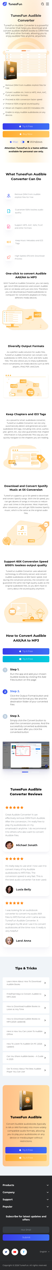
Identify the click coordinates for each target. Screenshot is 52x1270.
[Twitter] (6, 1252)
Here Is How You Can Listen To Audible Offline (24, 1032)
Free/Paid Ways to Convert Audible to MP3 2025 (24, 995)
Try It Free (27, 126)
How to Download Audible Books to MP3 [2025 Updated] (23, 1020)
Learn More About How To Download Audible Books (24, 983)
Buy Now (27, 134)
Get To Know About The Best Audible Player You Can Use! (24, 1070)
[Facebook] (23, 1252)
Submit (26, 1237)
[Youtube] (14, 1252)
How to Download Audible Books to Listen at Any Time (23, 1008)
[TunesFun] (12, 4)
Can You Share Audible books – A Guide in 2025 (25, 1057)
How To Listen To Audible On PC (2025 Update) (24, 1045)
